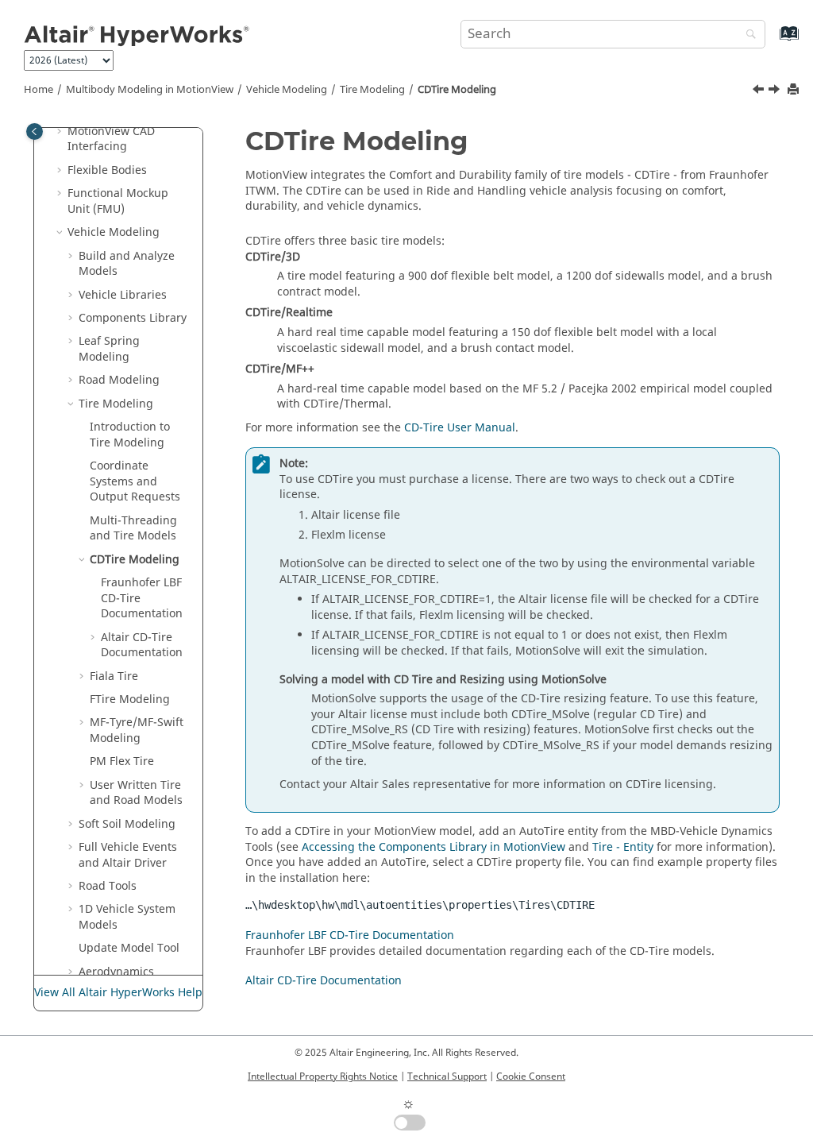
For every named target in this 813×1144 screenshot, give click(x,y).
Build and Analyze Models (127, 264)
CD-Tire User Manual (459, 427)
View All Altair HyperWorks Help (118, 992)
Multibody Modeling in (149, 90)
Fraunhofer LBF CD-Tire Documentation (349, 935)
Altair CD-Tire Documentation (142, 645)
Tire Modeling (372, 90)
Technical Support (447, 1076)
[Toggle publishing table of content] (34, 131)
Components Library (133, 318)
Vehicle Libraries (123, 295)
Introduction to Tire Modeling (130, 435)
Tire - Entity (622, 847)
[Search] (747, 35)
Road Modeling (119, 380)
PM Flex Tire (122, 761)
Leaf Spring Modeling (109, 349)
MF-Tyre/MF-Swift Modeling (136, 730)
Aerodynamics (116, 972)
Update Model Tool (129, 948)
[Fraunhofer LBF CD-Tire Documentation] (775, 91)
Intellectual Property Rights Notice (323, 1076)
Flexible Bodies (107, 170)
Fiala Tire (114, 676)
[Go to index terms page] (772, 41)
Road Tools (108, 886)
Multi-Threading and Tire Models (133, 528)
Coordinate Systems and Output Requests (135, 481)
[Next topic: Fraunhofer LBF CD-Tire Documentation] (775, 91)
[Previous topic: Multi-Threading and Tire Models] (759, 91)
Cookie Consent (530, 1076)
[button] (61, 132)
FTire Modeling (130, 699)
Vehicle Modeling (286, 90)
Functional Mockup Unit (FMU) (117, 201)
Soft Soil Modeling (127, 824)
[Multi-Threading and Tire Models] (759, 91)
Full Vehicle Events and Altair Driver (128, 855)
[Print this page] (794, 90)
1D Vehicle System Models (127, 917)
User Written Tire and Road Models (136, 793)
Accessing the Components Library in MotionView (433, 847)
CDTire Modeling (457, 90)
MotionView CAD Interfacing (111, 139)
